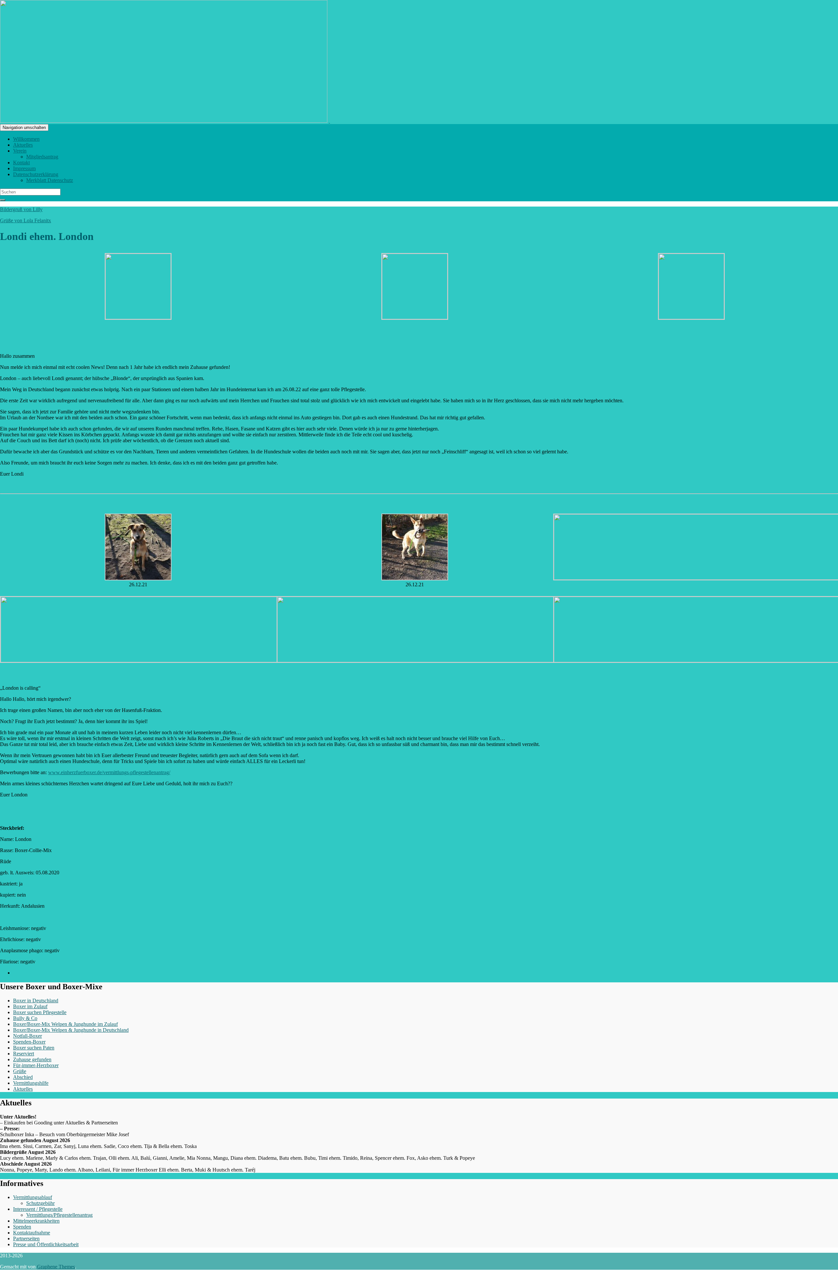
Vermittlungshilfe (30, 1083)
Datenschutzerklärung (35, 174)
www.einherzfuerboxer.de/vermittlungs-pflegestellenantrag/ (109, 772)
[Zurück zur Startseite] (329, 121)
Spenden (22, 1226)
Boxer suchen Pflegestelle (39, 1012)
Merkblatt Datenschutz (49, 180)
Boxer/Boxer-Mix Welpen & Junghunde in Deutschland (71, 1030)
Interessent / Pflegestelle (38, 1209)
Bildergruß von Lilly (21, 209)
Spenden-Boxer (29, 1042)
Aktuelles (23, 145)
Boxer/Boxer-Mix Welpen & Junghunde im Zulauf (65, 1024)
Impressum (24, 168)
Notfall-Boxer (27, 1036)
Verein (20, 151)
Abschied (23, 1077)
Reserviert (23, 1053)
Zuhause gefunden (32, 1059)
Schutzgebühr (40, 1203)
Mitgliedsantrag (42, 156)
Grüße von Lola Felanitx (25, 220)
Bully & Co (25, 1018)
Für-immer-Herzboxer (36, 1065)
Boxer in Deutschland (35, 1000)
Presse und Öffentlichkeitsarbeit (46, 1244)
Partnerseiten (26, 1238)
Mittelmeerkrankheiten (36, 1221)
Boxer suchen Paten (33, 1047)
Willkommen (26, 139)
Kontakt (21, 162)
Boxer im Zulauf (30, 1006)
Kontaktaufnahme (31, 1232)
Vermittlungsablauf (32, 1197)
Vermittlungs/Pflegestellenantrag (59, 1215)
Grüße (19, 1071)
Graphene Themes (56, 1266)
